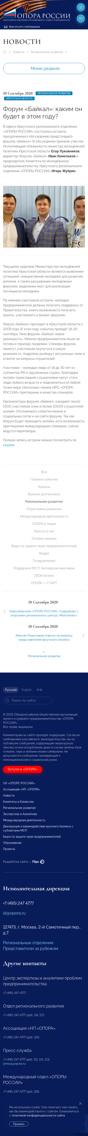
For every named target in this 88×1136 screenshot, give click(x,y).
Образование (12, 842)
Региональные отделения (28, 942)
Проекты (9, 849)
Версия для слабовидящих (24, 26)
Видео (44, 553)
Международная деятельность (44, 516)
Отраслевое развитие (44, 509)
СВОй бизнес (44, 576)
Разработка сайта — (21, 861)
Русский (11, 689)
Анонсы (44, 487)
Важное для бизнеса (44, 494)
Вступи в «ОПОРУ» (23, 769)
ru (81, 18)
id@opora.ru (14, 913)
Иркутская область (19, 98)
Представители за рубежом (30, 948)
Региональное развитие (46, 52)
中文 (39, 689)
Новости (18, 52)
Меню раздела (45, 68)
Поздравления (44, 561)
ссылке (8, 445)
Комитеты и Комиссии (18, 801)
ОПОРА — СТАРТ (44, 583)
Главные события (44, 479)
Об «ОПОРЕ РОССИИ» (19, 783)
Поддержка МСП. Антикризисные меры (44, 568)
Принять (19, 1124)
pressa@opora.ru (14, 1063)
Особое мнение (44, 539)
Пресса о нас (44, 531)
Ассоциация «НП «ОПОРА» (21, 789)
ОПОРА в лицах (44, 524)
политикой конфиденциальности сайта (38, 1115)
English (27, 689)
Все (44, 472)
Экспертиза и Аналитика (20, 814)
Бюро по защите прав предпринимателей (44, 546)
